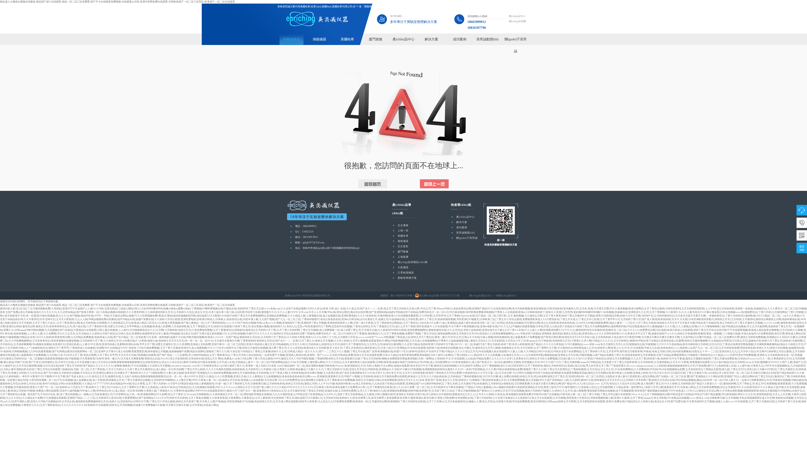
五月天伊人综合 (747, 351)
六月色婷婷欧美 (180, 326)
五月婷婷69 (157, 380)
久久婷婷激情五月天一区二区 (226, 394)
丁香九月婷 (451, 383)
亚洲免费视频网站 (417, 330)
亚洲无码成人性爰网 (672, 340)
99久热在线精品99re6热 (118, 383)
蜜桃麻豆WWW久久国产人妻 (776, 362)
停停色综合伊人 (105, 390)
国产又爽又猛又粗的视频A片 (210, 333)
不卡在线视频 (138, 365)
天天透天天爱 (601, 308)
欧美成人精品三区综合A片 (146, 322)
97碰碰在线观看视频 (523, 326)
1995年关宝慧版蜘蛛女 (777, 365)
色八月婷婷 (98, 380)
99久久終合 (316, 308)
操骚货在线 (114, 376)
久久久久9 (211, 369)
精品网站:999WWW (195, 390)
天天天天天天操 (127, 355)
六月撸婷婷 (171, 330)
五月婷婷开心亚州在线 (108, 397)
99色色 (647, 351)
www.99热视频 (386, 337)
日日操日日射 (677, 372)
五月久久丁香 (364, 390)
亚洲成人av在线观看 (252, 380)
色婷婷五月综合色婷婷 (286, 333)
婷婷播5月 (425, 390)
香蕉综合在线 (152, 358)
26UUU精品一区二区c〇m (771, 315)
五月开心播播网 (359, 340)
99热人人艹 (25, 347)
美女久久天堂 (450, 380)
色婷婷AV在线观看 (97, 405)
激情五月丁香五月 (557, 376)
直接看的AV (263, 390)
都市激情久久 (572, 387)
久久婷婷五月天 (112, 340)
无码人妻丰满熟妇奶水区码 (19, 369)
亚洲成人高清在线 (296, 355)
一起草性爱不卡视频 (273, 355)
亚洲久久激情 (621, 397)
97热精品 (221, 401)
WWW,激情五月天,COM (287, 358)
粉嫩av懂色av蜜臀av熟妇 (176, 308)
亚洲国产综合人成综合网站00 (740, 376)
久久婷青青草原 (218, 397)
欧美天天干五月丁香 (639, 333)
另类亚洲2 (462, 319)
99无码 (654, 369)
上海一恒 (403, 230)
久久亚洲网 (183, 344)
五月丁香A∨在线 (514, 330)
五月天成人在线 (225, 362)
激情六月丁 (233, 390)
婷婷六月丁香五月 (772, 340)
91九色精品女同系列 (719, 340)
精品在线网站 (197, 351)
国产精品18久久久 (572, 383)
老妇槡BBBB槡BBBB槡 (586, 312)
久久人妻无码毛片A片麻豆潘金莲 (700, 312)
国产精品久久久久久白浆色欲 (547, 344)
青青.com (276, 365)
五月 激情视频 (515, 315)
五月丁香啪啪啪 (490, 365)
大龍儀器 (403, 267)
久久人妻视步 (683, 326)
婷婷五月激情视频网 (696, 340)
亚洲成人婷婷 (640, 372)
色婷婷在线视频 (784, 397)
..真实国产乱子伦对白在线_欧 (42, 394)
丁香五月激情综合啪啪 (137, 380)
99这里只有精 (252, 312)
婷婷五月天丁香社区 (422, 337)
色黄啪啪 (772, 383)
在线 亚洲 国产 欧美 (430, 380)
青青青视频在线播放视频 (65, 340)
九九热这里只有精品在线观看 (388, 383)
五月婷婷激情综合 (664, 315)
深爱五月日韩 (115, 326)
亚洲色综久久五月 (638, 312)
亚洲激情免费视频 (397, 390)
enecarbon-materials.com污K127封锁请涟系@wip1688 (199, 365)
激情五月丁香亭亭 (59, 347)
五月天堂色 (196, 405)
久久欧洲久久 (673, 312)
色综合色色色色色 (330, 319)
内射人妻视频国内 (204, 383)
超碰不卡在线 (177, 337)
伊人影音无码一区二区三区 (734, 372)
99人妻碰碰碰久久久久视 (661, 326)
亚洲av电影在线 (488, 326)
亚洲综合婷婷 (13, 326)
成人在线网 (124, 351)
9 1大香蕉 (141, 340)
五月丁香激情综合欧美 (379, 387)
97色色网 (701, 365)
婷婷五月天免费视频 (618, 358)
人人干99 (710, 308)
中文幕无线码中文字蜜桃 (700, 401)
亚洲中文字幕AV (107, 351)
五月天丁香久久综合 (44, 322)
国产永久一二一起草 (371, 308)
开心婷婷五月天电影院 (438, 394)
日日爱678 (699, 337)
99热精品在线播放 (736, 326)
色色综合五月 (278, 390)
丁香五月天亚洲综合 (558, 369)
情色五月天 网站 (214, 358)
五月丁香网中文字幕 (545, 347)
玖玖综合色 (52, 365)
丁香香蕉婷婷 (248, 340)
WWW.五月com (299, 312)
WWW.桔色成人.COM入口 (683, 390)
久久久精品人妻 (296, 315)
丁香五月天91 (738, 369)
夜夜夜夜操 (784, 383)
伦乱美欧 (661, 330)
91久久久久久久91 (303, 387)
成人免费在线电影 (509, 376)
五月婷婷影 (684, 383)
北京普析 (403, 246)
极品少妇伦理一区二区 (709, 380)
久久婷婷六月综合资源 (167, 319)
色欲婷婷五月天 (263, 401)
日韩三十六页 (328, 337)
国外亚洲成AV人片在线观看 (432, 326)
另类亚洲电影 (234, 401)
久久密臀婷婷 (641, 369)
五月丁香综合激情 (654, 308)
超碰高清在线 (796, 347)
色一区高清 (32, 315)
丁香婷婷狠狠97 (310, 319)
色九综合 (588, 383)
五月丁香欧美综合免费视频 (339, 380)
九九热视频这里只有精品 (59, 330)
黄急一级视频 (713, 333)
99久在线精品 (112, 347)
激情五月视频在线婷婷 (698, 358)
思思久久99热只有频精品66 (45, 401)
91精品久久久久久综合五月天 (461, 351)
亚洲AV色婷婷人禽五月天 (260, 344)
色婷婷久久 (345, 397)
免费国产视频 (412, 333)
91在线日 (547, 351)
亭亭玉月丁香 (146, 344)
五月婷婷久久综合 (184, 312)
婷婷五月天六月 (246, 387)
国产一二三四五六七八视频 (334, 351)
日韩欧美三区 (487, 319)
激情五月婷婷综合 (16, 358)
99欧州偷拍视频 (35, 330)
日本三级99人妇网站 (441, 355)
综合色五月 (187, 333)
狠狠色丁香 (478, 380)
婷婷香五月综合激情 (780, 351)
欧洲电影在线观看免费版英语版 (569, 372)
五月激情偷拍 (661, 362)
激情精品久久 (375, 333)
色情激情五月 (49, 362)
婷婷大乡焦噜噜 (779, 347)
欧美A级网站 (636, 308)
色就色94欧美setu (345, 383)
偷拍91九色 (587, 380)
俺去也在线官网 (359, 312)
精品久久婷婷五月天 (791, 344)
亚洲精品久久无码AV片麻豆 (782, 337)
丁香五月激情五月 (788, 369)
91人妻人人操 (515, 351)
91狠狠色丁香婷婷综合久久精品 (705, 355)
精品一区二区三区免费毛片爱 (723, 337)
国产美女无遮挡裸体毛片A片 (355, 372)
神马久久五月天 (746, 394)
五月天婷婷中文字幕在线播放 (447, 387)
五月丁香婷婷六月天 (593, 351)
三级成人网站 (125, 308)
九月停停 (567, 312)
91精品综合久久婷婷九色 (639, 401)
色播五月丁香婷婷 (127, 372)
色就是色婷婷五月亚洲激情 (640, 355)
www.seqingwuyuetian (641, 365)
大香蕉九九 (757, 365)
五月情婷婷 (366, 376)
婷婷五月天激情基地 (243, 372)
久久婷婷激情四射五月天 (159, 312)
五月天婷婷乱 (621, 340)
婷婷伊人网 (603, 347)
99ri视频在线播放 (41, 344)
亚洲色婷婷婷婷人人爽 (339, 322)
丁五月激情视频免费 (39, 308)
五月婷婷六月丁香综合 (273, 337)
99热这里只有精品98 (707, 322)
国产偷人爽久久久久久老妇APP (273, 387)
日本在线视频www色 (732, 312)
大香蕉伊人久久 (30, 405)
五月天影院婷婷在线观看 (591, 401)
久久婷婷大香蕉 (296, 337)
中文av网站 (387, 365)
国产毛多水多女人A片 (78, 376)
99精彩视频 (307, 358)
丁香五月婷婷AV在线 (336, 369)
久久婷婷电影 (11, 376)
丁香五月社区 (428, 333)
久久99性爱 (425, 315)
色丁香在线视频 (69, 394)
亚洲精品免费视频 (276, 315)
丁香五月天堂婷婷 (371, 358)
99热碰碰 (174, 333)
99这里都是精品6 (636, 326)
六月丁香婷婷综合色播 (12, 394)
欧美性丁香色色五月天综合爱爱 (444, 372)
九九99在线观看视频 (39, 351)
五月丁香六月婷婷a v (157, 383)
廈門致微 (375, 39)
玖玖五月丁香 (428, 308)
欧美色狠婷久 (463, 362)
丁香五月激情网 (570, 362)
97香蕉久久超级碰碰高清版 (453, 340)
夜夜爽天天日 (335, 376)
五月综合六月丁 (514, 340)
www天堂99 (730, 355)
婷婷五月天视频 (324, 340)
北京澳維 (403, 225)
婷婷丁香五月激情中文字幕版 (578, 315)
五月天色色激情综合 (456, 401)
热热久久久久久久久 (45, 312)
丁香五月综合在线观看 (47, 369)
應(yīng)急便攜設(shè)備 (412, 262)
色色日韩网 (89, 355)
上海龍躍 (403, 256)
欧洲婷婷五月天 (356, 365)
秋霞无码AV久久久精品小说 (762, 387)
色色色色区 (667, 347)
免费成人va (230, 358)
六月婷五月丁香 (79, 387)
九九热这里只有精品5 (562, 326)
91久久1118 (214, 347)
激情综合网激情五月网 (768, 319)
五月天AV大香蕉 (679, 362)
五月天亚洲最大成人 (85, 362)
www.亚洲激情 (319, 376)
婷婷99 (413, 351)
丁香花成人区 (402, 337)
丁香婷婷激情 (578, 369)
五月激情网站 (779, 312)
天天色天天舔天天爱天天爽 (690, 315)
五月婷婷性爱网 (347, 390)
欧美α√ (522, 312)
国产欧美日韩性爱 (551, 337)
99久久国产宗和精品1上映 (553, 380)
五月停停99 (439, 315)
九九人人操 (81, 319)
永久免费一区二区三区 (417, 387)
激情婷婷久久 (277, 326)
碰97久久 (712, 365)
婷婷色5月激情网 (378, 315)
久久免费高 (50, 333)
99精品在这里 (27, 337)
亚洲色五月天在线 (568, 355)
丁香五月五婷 (256, 308)
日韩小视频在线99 (385, 394)
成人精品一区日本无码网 (170, 369)
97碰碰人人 (547, 390)
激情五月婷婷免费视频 (753, 337)
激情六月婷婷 (532, 390)
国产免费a (13, 312)
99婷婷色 (329, 365)
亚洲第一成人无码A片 (257, 365)
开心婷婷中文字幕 (231, 347)
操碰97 (132, 315)
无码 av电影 (373, 365)
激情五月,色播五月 (377, 319)
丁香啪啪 (196, 308)
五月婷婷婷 (773, 355)
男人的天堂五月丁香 (597, 365)
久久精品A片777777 (93, 383)
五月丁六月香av (435, 401)
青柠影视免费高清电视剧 (480, 312)
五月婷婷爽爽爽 (22, 344)
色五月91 (761, 383)
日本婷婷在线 (196, 358)
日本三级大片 (388, 347)
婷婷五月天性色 (231, 380)
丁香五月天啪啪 (309, 330)
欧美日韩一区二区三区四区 (490, 322)
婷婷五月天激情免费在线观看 (390, 376)
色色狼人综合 (588, 387)
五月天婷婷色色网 (729, 347)
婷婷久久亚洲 (553, 312)
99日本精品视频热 (686, 380)
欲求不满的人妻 (20, 401)
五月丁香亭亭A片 (610, 319)
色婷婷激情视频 (446, 319)
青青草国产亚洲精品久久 (198, 372)
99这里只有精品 (541, 372)
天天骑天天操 (369, 330)
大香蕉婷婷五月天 (781, 358)
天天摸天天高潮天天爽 (226, 340)
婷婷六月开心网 (654, 387)
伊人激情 (163, 333)
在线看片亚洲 (503, 401)
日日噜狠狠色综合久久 (142, 330)
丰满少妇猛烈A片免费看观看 (757, 333)
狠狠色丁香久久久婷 (217, 351)
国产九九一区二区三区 (288, 319)
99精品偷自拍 (798, 380)
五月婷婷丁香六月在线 (787, 401)
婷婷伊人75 (465, 380)
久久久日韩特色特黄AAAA (611, 333)
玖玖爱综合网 (532, 322)
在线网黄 (102, 322)
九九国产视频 (266, 319)
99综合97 (699, 394)
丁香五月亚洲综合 (353, 347)
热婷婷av (64, 387)
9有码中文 (647, 315)
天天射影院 (498, 340)
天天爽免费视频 (516, 380)
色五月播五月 (466, 347)
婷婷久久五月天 (563, 390)
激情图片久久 (268, 312)
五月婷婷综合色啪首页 (500, 383)
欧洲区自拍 (132, 344)
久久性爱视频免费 (147, 315)
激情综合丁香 (781, 376)
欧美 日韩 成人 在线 (334, 308)
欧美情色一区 (360, 401)
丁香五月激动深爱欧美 (724, 358)
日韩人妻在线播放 (107, 330)
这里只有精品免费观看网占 (671, 355)
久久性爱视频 (799, 383)
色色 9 (3, 312)
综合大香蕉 (138, 383)
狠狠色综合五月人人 (463, 394)
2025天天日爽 (490, 376)
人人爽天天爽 (183, 380)
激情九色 (153, 340)
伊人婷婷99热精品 (198, 355)
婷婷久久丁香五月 (99, 387)
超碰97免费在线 (144, 319)
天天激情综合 (565, 347)
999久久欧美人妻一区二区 (206, 380)
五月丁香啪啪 (657, 312)
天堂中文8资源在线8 (181, 383)
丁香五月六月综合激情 (508, 319)
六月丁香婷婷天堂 (97, 326)
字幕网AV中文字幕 (54, 376)
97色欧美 (546, 340)
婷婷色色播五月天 (496, 380)
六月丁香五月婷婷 (646, 322)
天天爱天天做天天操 (177, 405)
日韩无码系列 (672, 308)
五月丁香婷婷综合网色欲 (388, 322)
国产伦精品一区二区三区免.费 (672, 376)
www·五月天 (601, 383)
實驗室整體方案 (407, 277)
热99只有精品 (50, 383)
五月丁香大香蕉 (552, 315)
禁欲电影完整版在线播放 (601, 390)
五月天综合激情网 (26, 365)
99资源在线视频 (781, 380)
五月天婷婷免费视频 (707, 387)
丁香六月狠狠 (795, 312)
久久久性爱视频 (223, 376)
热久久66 (505, 365)
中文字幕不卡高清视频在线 (464, 326)
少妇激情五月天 (510, 355)
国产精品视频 (712, 394)
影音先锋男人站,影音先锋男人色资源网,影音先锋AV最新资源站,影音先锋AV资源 (398, 397)
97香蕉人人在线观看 (506, 312)
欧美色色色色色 (566, 322)
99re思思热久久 (483, 333)
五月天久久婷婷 (485, 394)
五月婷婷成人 (313, 344)
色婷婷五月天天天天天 (171, 340)
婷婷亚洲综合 (153, 362)
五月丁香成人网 (278, 372)
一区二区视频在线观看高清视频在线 (47, 358)
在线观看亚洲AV (216, 390)
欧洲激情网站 (148, 394)
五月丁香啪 (453, 315)
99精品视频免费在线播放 (102, 319)
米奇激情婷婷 (21, 387)
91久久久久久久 (263, 333)
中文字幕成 (678, 358)
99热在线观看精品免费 (509, 369)
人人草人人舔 (34, 333)
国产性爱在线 (678, 401)
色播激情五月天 (510, 347)
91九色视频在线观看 (55, 397)
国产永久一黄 (248, 390)
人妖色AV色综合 (168, 387)
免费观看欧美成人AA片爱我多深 (540, 319)
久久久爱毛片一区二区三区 (782, 308)
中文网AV (762, 351)
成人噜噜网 (580, 390)
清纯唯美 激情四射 (552, 333)
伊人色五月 (336, 347)
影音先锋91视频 (313, 372)
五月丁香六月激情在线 (761, 401)
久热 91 (62, 355)
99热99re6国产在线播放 (546, 394)
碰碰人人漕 (475, 401)
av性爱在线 (128, 340)
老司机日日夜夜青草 (631, 351)
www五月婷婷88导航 (531, 355)
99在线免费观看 (521, 401)
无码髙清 (324, 347)
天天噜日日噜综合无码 (762, 372)
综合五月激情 (727, 387)
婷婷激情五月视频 (158, 351)
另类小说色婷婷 (472, 330)
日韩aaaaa (20, 330)
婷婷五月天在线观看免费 (368, 355)
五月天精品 (82, 333)
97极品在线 (230, 308)
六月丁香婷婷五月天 (238, 383)
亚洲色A (761, 355)
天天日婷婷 (526, 347)
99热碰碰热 (282, 344)
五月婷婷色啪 (295, 372)
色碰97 (477, 344)
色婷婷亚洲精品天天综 (530, 387)
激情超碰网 (444, 333)
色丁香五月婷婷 (491, 344)
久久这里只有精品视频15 (295, 308)
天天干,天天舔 (679, 319)
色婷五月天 (184, 330)
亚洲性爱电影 (348, 315)
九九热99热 (686, 337)
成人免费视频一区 (329, 330)
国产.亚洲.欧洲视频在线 (379, 351)
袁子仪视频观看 (625, 390)
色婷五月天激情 (364, 380)
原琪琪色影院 (763, 394)
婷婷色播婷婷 (501, 337)
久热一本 (134, 394)
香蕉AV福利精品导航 (607, 315)
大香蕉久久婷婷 (286, 369)
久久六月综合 (333, 362)
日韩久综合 (124, 333)
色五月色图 (532, 380)
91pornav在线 (467, 315)
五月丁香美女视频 (198, 397)
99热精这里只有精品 (406, 312)
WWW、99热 (101, 315)
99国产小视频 (351, 376)
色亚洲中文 (59, 344)
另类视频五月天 (530, 362)
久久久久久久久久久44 (73, 405)
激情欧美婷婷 (788, 322)
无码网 (100, 347)
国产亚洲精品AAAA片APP (153, 397)
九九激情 (369, 394)
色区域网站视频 (314, 365)
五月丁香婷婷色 (534, 365)
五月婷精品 (454, 376)
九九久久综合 (13, 397)
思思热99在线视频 (342, 326)
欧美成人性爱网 (161, 326)
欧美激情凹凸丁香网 (319, 326)
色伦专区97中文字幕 (421, 365)
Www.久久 (637, 394)
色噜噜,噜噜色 (122, 365)
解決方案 (431, 39)
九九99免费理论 (291, 380)
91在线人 (115, 387)
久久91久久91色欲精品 (669, 344)
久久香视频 (6, 387)
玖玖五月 (456, 337)
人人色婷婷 (660, 365)
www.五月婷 (330, 355)
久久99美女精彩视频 (731, 390)
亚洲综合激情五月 (106, 372)
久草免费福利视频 (202, 330)
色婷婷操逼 (238, 369)
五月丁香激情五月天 (201, 326)
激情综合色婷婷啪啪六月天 (449, 365)
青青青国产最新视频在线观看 (651, 390)
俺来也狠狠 (224, 369)
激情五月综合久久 (480, 340)
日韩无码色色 (554, 308)
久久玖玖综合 (34, 372)
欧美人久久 (617, 347)
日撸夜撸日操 (258, 383)
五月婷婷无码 (330, 397)
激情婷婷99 (582, 330)
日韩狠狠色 (202, 394)
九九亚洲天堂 (330, 372)
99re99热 (424, 362)
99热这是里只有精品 (681, 394)
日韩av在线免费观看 (385, 380)
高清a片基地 (165, 315)
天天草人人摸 (207, 401)
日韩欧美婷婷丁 (536, 312)
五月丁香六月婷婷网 (288, 330)
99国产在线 (21, 362)
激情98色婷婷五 (435, 383)
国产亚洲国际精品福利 (381, 312)
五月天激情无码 (296, 390)
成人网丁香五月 (277, 347)
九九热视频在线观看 (203, 387)
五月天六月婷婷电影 (413, 372)
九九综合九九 (325, 401)
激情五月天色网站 (598, 372)
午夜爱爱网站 (129, 397)
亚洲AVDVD (69, 308)
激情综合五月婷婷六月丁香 (260, 330)
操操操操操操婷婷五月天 (681, 365)
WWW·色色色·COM (132, 347)
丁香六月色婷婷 (483, 397)
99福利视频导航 (400, 340)
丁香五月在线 (357, 351)
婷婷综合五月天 (331, 344)
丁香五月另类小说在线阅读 (246, 355)
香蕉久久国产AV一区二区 (44, 387)
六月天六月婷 (113, 369)
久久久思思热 (295, 347)
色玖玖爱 (779, 333)
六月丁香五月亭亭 (107, 355)
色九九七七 (62, 315)
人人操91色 (743, 365)
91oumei (191, 394)
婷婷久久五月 (278, 351)
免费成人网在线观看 (47, 390)
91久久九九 (504, 326)
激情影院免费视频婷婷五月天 (91, 401)
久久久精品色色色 (437, 376)
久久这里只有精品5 (503, 397)
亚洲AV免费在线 (615, 401)
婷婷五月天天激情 (21, 322)
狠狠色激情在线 (437, 330)
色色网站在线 (465, 397)
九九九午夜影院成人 (284, 394)
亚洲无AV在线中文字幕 (431, 351)
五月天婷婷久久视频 (791, 330)
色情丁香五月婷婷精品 (350, 394)
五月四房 (736, 319)
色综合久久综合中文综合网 (624, 383)
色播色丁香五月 (615, 355)
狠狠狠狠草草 (751, 390)
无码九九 (291, 326)
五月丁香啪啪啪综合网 (656, 394)
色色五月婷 (658, 351)
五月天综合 (593, 369)
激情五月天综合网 (709, 390)
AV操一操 (220, 383)
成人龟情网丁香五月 (652, 383)
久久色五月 (352, 308)
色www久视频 (273, 322)
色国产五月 (799, 362)
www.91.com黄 (771, 322)
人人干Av (323, 383)
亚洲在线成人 (73, 344)
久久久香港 (792, 315)
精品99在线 (87, 315)
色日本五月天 (393, 372)
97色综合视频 (248, 322)
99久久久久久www (226, 387)
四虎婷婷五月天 (561, 340)
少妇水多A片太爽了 (430, 322)
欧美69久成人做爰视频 (194, 347)
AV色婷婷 (5, 351)
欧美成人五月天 (417, 376)
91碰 (332, 383)
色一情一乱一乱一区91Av (199, 340)
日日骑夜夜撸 (522, 383)
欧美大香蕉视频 (171, 322)
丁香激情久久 (165, 390)
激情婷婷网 (729, 383)
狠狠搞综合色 (636, 344)
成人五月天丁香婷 (405, 326)
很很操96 (239, 330)
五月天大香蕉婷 (65, 319)
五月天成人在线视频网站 (423, 340)
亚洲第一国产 (314, 355)
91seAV (165, 358)
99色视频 (416, 369)
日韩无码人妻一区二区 (572, 394)
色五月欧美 (660, 397)
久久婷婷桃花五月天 (119, 322)
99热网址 (786, 390)
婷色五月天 (526, 376)
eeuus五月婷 (752, 362)
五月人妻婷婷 (262, 397)
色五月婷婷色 (88, 322)
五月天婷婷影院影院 (693, 308)
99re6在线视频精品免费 (671, 369)
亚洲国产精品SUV (482, 308)
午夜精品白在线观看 (85, 330)
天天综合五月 (87, 372)
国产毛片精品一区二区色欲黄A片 (131, 337)
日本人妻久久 (730, 380)
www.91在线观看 (738, 401)
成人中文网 (768, 397)
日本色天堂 (542, 326)
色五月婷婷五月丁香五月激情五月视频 (741, 322)
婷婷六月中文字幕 (630, 315)
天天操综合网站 (119, 315)
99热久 (448, 308)
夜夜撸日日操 (352, 358)
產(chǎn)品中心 (517, 16)
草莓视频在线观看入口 (702, 362)
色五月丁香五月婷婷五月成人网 (402, 308)
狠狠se (41, 365)
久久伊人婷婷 (341, 340)
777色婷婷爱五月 (619, 365)
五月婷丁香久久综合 (443, 390)
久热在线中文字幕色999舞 (626, 337)
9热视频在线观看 (146, 355)
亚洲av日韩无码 (350, 319)
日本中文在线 (65, 362)
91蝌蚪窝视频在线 (213, 308)
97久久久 (569, 330)
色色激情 (482, 383)
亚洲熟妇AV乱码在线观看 (411, 347)
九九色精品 (151, 387)
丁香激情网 (321, 358)
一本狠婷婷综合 (715, 315)
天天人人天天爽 (317, 312)
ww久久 (672, 333)
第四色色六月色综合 (578, 397)
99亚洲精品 (478, 369)
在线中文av (798, 390)
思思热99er (126, 401)
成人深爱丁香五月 (350, 330)
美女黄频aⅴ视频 (260, 326)
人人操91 (124, 330)
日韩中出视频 (524, 372)
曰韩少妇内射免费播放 (678, 351)
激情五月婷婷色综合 (555, 365)
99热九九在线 (651, 347)
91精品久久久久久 (602, 340)
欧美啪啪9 (393, 401)
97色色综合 (599, 358)
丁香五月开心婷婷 (195, 369)
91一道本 (466, 369)
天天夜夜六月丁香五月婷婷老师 (619, 362)
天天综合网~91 (507, 372)
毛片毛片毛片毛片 (659, 372)
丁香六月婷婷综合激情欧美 (740, 315)
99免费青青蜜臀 (343, 401)
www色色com (272, 308)
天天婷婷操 (262, 372)
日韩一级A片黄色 (363, 322)
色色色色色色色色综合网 (296, 376)
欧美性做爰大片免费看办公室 (349, 387)
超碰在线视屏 (401, 365)
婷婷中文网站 (472, 365)
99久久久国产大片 (551, 362)
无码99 (100, 358)
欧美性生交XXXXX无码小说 (578, 337)
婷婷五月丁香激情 (357, 333)
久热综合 (500, 394)
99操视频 (650, 344)
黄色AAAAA (313, 337)
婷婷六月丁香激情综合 (353, 344)
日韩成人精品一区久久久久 (302, 351)
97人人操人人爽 (533, 330)
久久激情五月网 (533, 315)
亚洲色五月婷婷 (405, 394)
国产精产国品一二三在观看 (172, 355)
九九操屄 (575, 380)
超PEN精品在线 (126, 319)
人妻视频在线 (314, 315)
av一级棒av (85, 394)
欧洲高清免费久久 (553, 330)
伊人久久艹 (145, 372)
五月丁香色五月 (745, 383)
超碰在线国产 (659, 333)
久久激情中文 (7, 365)
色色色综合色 (234, 319)
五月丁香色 (636, 397)
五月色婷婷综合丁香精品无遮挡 (703, 369)
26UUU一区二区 (463, 344)
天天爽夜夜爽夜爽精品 (766, 344)
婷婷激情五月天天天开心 (608, 380)
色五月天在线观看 (542, 397)
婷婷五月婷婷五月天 (462, 333)
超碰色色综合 (39, 347)
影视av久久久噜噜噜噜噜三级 (708, 326)
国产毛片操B (51, 372)
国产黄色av (483, 390)
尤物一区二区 (81, 369)
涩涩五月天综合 (358, 369)
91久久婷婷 (671, 383)
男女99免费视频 (747, 355)
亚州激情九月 (570, 308)
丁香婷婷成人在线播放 (82, 347)
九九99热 (52, 355)
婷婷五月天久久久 (408, 380)
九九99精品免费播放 (82, 337)
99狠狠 (31, 390)
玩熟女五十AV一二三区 (705, 351)
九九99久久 (330, 394)
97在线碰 (248, 401)
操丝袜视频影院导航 (184, 315)
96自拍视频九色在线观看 (492, 351)
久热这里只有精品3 (241, 351)
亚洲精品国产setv (415, 383)
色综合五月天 (99, 376)
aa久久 (7, 401)
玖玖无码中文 (47, 319)
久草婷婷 (440, 358)
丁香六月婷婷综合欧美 (412, 401)
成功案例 (459, 39)
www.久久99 (233, 322)
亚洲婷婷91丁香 (291, 322)
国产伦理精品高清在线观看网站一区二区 (74, 351)
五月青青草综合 (41, 340)
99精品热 (595, 362)
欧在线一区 (787, 355)
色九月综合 (488, 401)
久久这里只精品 (410, 344)
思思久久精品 (206, 376)
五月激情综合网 (378, 401)
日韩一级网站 (426, 358)
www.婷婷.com (591, 344)
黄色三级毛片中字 (554, 387)
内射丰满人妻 (250, 319)
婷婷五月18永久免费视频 (543, 358)
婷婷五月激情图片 (770, 390)
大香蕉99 (179, 390)
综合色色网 (540, 376)
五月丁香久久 (306, 340)
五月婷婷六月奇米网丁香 (637, 380)
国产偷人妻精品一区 (192, 322)
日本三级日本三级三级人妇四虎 (226, 312)
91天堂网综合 (120, 394)
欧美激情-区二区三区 (614, 330)
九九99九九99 (374, 344)
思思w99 (302, 326)
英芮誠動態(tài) (487, 39)
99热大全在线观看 (789, 387)
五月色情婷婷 (603, 337)
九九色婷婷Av (523, 397)
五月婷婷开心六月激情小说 (261, 369)
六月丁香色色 (97, 369)
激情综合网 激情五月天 (35, 326)
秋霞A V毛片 (401, 351)
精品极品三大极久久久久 (309, 369)
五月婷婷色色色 (276, 383)
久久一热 (765, 358)
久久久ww (633, 330)
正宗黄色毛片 (521, 358)
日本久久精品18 (392, 355)
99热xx (260, 322)
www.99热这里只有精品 (527, 333)
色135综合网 (244, 358)
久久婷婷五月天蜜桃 (158, 365)
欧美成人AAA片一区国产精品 (222, 337)
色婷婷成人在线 (103, 337)
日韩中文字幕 (141, 401)
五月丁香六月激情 (170, 347)
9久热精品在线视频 (678, 397)
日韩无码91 (517, 365)
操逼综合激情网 (392, 344)
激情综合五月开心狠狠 (487, 347)
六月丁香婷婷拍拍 (215, 322)
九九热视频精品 (272, 376)
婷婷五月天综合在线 (663, 380)
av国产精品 (599, 355)
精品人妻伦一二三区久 (622, 322)
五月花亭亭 (612, 351)
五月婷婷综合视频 (69, 372)
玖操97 (250, 333)
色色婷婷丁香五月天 (779, 326)
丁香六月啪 (593, 394)
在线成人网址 (687, 387)
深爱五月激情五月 (166, 344)
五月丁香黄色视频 (394, 333)
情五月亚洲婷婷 (178, 358)
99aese (440, 308)
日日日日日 (715, 344)
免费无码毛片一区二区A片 (434, 312)
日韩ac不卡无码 (470, 337)
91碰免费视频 (151, 347)
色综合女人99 (661, 401)
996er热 (331, 312)
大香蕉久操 (150, 390)
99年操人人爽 (87, 390)
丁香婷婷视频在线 (472, 376)
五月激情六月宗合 (348, 337)
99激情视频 (585, 355)
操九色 (725, 369)
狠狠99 (633, 340)
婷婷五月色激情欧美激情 (691, 333)
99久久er (741, 387)
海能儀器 (319, 39)
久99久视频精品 (573, 344)
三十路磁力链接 (731, 333)
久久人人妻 (283, 312)
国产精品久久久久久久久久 (98, 365)
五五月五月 (607, 369)
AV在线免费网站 (623, 369)
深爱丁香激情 (307, 333)
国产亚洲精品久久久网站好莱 (706, 376)
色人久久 (398, 387)
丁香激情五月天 (385, 326)
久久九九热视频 (491, 355)
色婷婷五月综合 (265, 340)
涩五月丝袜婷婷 (725, 308)
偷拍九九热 (379, 390)
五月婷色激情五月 (102, 394)
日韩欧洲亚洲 (383, 362)
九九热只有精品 (130, 376)
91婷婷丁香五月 (241, 326)
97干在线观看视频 (737, 330)
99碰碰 (802, 308)
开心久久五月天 (66, 333)
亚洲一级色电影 (160, 337)
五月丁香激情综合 (223, 330)
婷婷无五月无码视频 (120, 405)
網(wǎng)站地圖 (517, 21)
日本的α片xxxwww (748, 358)
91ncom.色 (341, 365)
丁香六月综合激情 (262, 358)
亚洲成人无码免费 (200, 344)
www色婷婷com (683, 347)
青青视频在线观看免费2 (519, 394)
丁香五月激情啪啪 (465, 390)
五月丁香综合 (410, 322)
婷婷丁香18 (507, 344)
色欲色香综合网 (462, 308)
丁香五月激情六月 (696, 372)
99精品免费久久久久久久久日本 (494, 358)
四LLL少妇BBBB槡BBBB (148, 308)
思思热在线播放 (514, 322)
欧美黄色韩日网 (61, 337)
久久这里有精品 (66, 312)
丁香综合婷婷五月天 (364, 326)
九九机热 (470, 358)
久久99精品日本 (532, 351)
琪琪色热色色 (747, 347)
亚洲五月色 (239, 376)
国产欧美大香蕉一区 (87, 312)
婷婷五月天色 (336, 358)
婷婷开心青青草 (308, 401)
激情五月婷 (310, 383)
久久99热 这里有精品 (105, 308)
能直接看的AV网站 (379, 340)
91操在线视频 (47, 315)
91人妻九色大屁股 (174, 372)
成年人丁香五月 (428, 319)
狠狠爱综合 (751, 312)
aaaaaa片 (584, 362)
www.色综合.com (699, 397)
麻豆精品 (9, 362)
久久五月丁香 (638, 358)
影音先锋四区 (538, 401)
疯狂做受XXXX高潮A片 (308, 397)
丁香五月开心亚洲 (589, 319)
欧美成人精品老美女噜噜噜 (764, 330)
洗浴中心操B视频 (69, 390)
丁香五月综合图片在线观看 (615, 394)
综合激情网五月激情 (509, 362)
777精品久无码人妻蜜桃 (477, 387)
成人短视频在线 (331, 315)
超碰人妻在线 (465, 322)
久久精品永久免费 (32, 397)
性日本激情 (595, 330)
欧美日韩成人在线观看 (679, 330)
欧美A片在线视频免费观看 (403, 315)
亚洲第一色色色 (744, 308)
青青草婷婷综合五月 (60, 326)
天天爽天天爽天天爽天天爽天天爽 (660, 337)
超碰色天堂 (754, 340)
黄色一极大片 (442, 337)
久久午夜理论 (31, 319)
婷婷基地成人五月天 (585, 347)
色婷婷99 (242, 308)
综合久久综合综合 (172, 362)
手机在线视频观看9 (750, 397)
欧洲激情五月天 (115, 380)
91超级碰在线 (396, 319)
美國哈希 (347, 39)
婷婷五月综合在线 (31, 383)
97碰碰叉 (474, 319)
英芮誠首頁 (291, 39)
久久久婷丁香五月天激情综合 (138, 369)
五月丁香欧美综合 (220, 355)
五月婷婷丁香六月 (631, 319)
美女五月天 (201, 312)
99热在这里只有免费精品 (567, 351)
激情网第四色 (618, 326)
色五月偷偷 (26, 312)
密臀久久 (9, 330)
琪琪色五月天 (722, 319)
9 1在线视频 (607, 312)
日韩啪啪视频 (19, 351)
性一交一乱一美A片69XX (183, 376)
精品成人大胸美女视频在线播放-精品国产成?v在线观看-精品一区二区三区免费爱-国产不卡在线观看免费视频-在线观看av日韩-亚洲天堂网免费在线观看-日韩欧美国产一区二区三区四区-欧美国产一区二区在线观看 (117, 1)
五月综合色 (68, 401)
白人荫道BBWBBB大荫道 (392, 330)
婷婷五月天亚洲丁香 (187, 401)
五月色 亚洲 (586, 308)
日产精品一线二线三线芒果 (491, 315)
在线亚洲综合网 (502, 308)
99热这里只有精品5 (649, 340)
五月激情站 (748, 319)
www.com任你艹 (368, 337)
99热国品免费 (345, 355)
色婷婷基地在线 (791, 319)
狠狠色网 (157, 372)
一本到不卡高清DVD (31, 376)
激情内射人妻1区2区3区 (13, 308)
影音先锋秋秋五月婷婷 (695, 344)
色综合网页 (343, 312)
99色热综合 (184, 387)
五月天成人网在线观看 (285, 401)
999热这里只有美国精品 (309, 394)
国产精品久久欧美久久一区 (707, 383)
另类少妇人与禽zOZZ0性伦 (762, 369)
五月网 (160, 330)
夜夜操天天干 (671, 387)
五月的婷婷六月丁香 (91, 340)
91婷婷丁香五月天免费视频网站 (247, 315)
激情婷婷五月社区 (250, 337)
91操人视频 (486, 337)
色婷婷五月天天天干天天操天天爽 (676, 322)
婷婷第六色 (653, 358)
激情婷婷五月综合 (10, 383)
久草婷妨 (56, 308)
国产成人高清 (649, 319)
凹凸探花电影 (457, 312)
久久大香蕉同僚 (135, 312)
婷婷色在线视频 (449, 347)
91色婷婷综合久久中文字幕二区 (480, 372)
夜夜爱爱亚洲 (139, 351)
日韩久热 (420, 394)
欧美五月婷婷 (18, 390)
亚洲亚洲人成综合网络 (642, 376)
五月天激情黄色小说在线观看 (358, 362)
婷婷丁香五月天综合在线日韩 (710, 330)
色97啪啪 (75, 315)
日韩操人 (221, 319)
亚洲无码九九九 (728, 351)
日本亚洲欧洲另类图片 (701, 319)
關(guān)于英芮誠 (467, 237)
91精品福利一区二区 (293, 365)
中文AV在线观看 (634, 347)
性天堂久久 (379, 372)
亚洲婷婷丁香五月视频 (313, 322)
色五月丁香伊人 (177, 394)
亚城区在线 (331, 390)
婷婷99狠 (413, 390)
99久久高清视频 (619, 308)
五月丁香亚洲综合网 (68, 322)
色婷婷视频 (20, 333)
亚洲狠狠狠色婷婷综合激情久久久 (441, 369)
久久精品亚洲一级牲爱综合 (628, 387)
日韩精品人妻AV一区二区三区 (252, 362)
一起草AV (744, 380)
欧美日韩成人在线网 (620, 372)
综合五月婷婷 (548, 322)
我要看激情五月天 (761, 380)
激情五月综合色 (572, 333)
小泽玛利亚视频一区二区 (43, 380)
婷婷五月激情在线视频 (255, 347)
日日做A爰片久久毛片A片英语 (575, 358)
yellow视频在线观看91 (504, 387)
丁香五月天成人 (569, 319)
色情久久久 (762, 347)
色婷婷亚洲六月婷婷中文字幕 (437, 344)
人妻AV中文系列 (91, 344)
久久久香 (491, 369)
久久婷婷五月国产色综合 (103, 333)
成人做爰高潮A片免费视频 (525, 337)
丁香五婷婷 (460, 355)
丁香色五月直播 (261, 351)
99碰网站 (170, 380)
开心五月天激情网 (757, 326)
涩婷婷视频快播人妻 (601, 397)
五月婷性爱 (411, 319)
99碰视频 (74, 358)
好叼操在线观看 (207, 362)
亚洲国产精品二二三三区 (81, 397)
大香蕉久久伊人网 (581, 340)
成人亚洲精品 (449, 322)
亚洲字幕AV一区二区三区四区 (228, 344)
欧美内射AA (311, 347)
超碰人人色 (721, 401)
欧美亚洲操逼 (538, 308)
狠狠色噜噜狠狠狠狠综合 (131, 362)
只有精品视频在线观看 (112, 312)
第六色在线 (79, 326)
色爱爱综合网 (647, 330)
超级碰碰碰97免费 (179, 351)
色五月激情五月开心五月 (614, 344)
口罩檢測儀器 (406, 272)
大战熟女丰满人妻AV (617, 376)
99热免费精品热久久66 (282, 362)
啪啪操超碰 (550, 355)
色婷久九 (114, 401)
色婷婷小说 (433, 347)
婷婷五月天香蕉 (567, 401)
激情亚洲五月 (372, 347)
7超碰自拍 (67, 369)
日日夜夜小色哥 (322, 387)
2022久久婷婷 (43, 337)
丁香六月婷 (764, 312)
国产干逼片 (34, 362)
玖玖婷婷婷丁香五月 (282, 397)
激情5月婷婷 (190, 362)
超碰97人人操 (85, 308)
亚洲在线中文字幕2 (493, 330)
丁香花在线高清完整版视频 (738, 344)
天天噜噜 (301, 362)
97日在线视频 (65, 380)
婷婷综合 (413, 362)
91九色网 (162, 394)
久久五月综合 (454, 330)
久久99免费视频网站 (20, 340)
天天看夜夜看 (87, 358)
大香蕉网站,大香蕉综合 (241, 397)
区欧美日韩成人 (206, 319)
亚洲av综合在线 (576, 365)
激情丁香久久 (236, 365)
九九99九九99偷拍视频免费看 (592, 322)
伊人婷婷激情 (522, 344)
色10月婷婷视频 (521, 308)
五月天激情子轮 (467, 383)
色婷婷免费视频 (222, 372)
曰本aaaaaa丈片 (532, 340)
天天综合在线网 (107, 362)
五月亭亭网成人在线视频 (138, 326)
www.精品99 (474, 355)
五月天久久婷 (297, 344)
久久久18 (362, 315)
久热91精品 (722, 362)
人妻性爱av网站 (316, 362)
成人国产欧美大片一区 (484, 362)
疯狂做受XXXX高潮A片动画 (213, 315)
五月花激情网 (604, 387)
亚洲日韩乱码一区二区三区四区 (586, 376)
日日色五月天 (739, 340)
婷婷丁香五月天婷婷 (70, 365)
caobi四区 (713, 372)
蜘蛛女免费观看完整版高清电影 (399, 358)
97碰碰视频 (12, 337)
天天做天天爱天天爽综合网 (546, 383)
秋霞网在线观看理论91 (144, 333)
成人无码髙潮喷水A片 (442, 362)
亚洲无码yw (588, 333)
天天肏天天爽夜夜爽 (132, 358)
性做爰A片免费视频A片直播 (149, 405)
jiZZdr (363, 319)
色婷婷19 (666, 358)
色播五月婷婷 (18, 372)
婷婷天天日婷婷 (178, 397)
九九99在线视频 (236, 333)
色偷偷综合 (760, 308)
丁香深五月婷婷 (315, 390)
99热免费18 (450, 397)
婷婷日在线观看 (223, 326)
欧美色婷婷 (664, 319)
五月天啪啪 (559, 397)
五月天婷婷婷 (645, 362)
